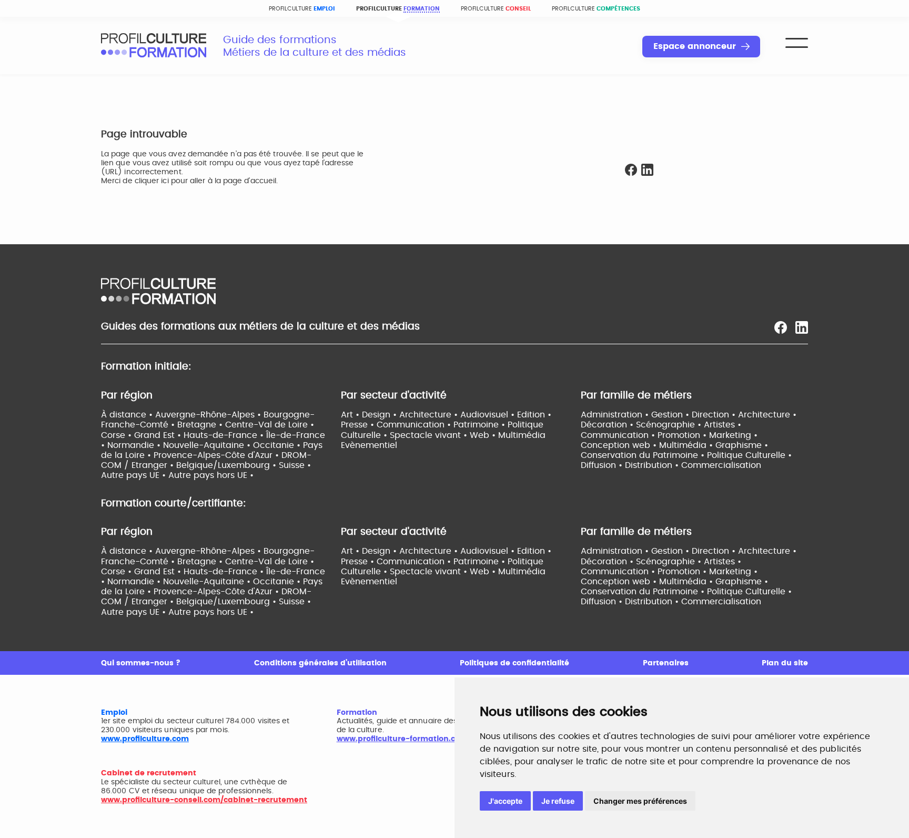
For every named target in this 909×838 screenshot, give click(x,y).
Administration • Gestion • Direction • (659, 415)
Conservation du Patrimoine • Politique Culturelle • (686, 455)
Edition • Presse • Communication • (446, 420)
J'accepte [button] (505, 800)
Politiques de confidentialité (514, 663)
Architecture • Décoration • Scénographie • (688, 420)
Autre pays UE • (134, 475)
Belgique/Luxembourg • (227, 465)
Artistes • (722, 425)
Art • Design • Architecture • (400, 415)
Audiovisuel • (488, 415)
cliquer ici (152, 181)
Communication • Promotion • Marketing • (669, 435)
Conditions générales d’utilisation (320, 663)
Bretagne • (201, 425)
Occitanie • (278, 445)
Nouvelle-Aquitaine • (208, 445)
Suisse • (295, 465)
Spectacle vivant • (430, 435)
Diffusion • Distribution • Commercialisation (671, 465)
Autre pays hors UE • (211, 475)
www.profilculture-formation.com (402, 739)
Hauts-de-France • (225, 435)
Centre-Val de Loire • (269, 425)
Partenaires (666, 663)
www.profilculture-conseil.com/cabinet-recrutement (204, 800)
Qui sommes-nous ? (140, 663)
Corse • (117, 435)
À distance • (128, 415)
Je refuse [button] (557, 800)
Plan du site (785, 663)
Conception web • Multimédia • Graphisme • (674, 445)
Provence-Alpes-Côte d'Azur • (217, 455)
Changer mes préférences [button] (640, 800)
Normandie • (135, 445)
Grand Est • (159, 435)
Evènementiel (369, 445)
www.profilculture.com (145, 739)
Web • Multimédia (508, 435)
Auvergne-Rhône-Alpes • (209, 415)
